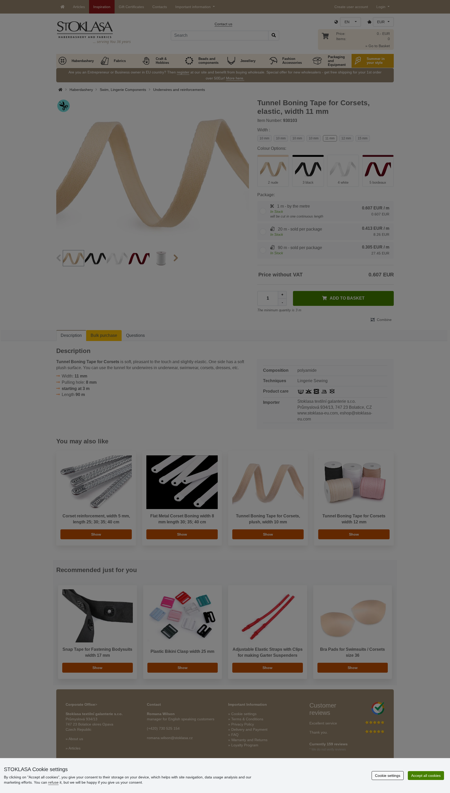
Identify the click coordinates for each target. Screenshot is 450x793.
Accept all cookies (426, 775)
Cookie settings (387, 775)
